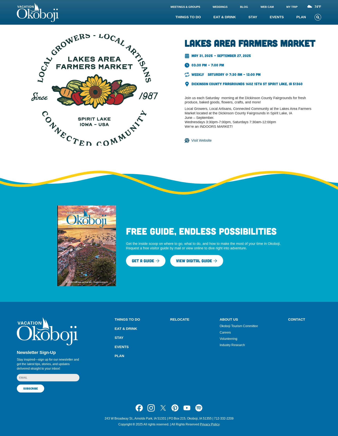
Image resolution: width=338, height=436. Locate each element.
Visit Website (201, 140)
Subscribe (30, 388)
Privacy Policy (210, 424)
